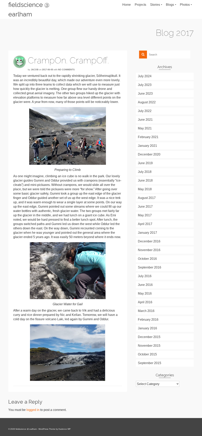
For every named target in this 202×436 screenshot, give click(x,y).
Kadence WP (65, 429)
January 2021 (147, 145)
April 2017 (145, 224)
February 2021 (148, 137)
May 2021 (145, 128)
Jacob (34, 69)
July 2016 (145, 276)
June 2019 (145, 163)
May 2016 (145, 293)
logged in (32, 410)
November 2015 (149, 345)
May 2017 (145, 215)
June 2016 (145, 284)
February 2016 (148, 319)
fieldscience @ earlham (29, 9)
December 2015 (149, 337)
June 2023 (145, 93)
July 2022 (145, 111)
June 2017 (145, 206)
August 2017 (147, 198)
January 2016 (147, 328)
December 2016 (149, 241)
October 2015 (147, 354)
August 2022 (147, 102)
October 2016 (147, 258)
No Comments (66, 69)
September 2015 (149, 363)
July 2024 (145, 76)
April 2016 (145, 302)
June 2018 (145, 180)
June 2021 (145, 119)
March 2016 (146, 311)
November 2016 (149, 250)
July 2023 (145, 85)
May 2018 (145, 189)
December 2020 (149, 154)
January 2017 (147, 232)
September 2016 (149, 267)
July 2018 (145, 171)
